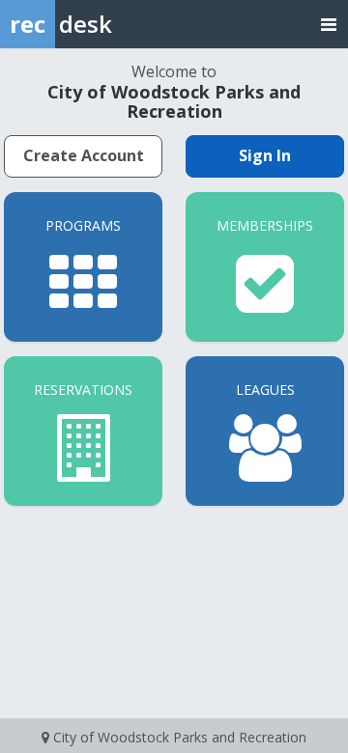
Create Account (83, 155)
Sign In (265, 155)
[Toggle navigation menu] (328, 23)
